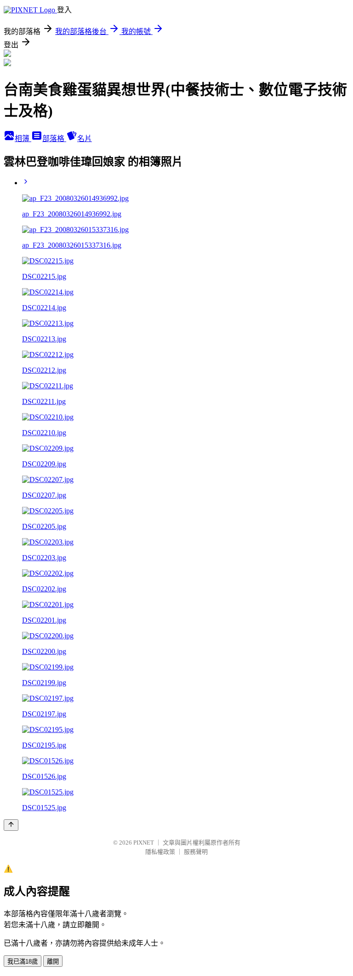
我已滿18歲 (22, 961)
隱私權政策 (160, 851)
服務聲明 (196, 851)
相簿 (23, 138)
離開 (53, 961)
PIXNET (143, 842)
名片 (84, 138)
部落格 (54, 138)
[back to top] (11, 825)
